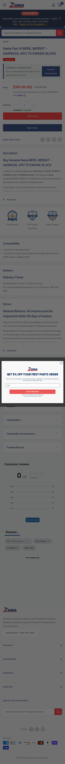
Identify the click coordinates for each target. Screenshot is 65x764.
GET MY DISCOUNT (32, 391)
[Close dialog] (61, 363)
